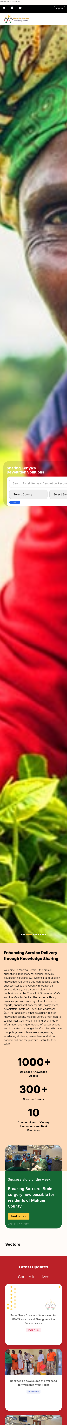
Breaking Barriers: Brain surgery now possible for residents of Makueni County (31, 1197)
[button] (63, 20)
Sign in (59, 8)
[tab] (21, 934)
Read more (17, 1216)
